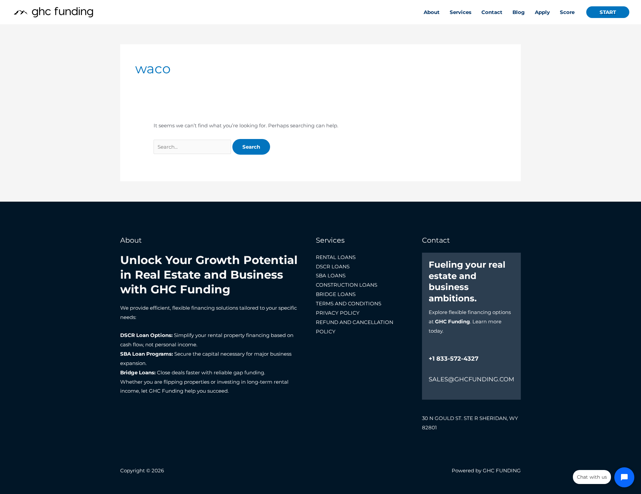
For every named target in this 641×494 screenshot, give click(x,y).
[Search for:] (193, 147)
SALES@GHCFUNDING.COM (471, 379)
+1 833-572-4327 (453, 358)
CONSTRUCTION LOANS (346, 285)
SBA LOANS (331, 275)
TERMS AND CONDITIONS (348, 303)
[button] (607, 12)
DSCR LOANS (333, 266)
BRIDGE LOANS (336, 294)
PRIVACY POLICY (338, 313)
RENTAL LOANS (336, 257)
